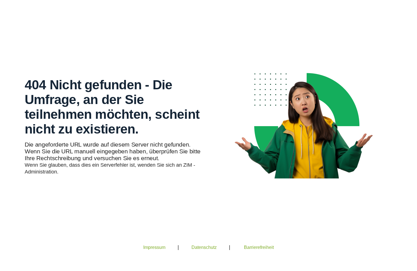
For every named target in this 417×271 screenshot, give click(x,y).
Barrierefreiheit (259, 247)
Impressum (154, 247)
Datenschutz (204, 247)
